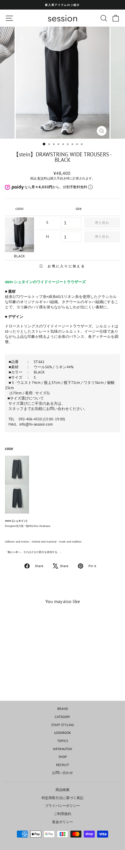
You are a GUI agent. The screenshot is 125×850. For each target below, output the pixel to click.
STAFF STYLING (62, 725)
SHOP (62, 756)
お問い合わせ (62, 772)
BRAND (62, 708)
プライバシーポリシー (62, 805)
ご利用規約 (62, 813)
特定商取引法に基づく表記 (62, 798)
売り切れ (102, 223)
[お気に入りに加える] (41, 619)
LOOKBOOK (62, 732)
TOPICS (62, 741)
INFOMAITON (62, 749)
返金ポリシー (62, 822)
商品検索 (62, 789)
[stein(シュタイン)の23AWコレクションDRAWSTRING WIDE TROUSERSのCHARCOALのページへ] (62, 470)
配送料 (42, 178)
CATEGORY (62, 717)
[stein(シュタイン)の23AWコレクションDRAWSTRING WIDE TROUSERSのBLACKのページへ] (62, 499)
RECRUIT (62, 765)
